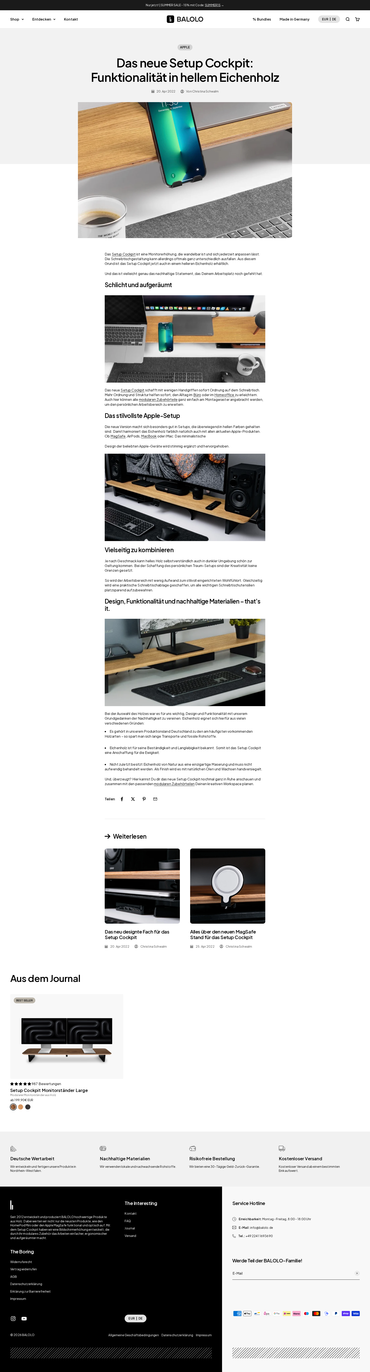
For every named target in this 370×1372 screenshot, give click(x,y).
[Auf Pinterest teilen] (144, 799)
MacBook (149, 436)
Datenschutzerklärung (26, 1284)
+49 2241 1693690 (259, 1236)
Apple (185, 47)
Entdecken (41, 19)
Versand (130, 1236)
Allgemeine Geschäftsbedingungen (133, 1335)
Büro (197, 394)
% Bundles (262, 19)
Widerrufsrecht (21, 1262)
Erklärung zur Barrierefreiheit (30, 1291)
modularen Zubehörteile (158, 399)
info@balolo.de (261, 1227)
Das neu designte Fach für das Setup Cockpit (137, 934)
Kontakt (71, 19)
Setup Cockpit (124, 254)
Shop (14, 19)
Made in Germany (295, 19)
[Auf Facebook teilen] (122, 799)
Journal (130, 1228)
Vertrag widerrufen (23, 1269)
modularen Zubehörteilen (174, 783)
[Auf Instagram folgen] (13, 1318)
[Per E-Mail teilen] (155, 799)
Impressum (18, 1298)
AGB (13, 1276)
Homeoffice (224, 394)
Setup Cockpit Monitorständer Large (49, 1090)
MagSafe (117, 436)
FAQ (128, 1221)
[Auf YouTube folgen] (24, 1318)
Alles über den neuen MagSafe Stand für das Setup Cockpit (223, 934)
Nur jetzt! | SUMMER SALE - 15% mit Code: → (185, 5)
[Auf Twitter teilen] (133, 799)
